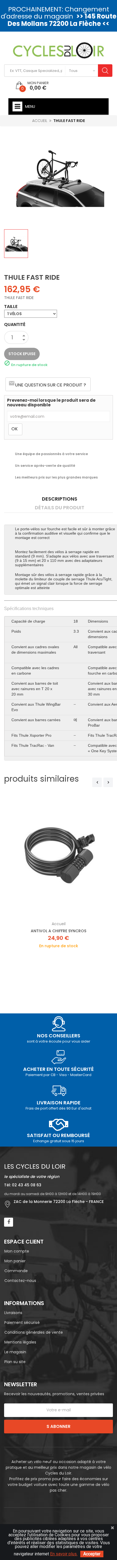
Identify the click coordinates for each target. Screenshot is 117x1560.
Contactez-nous (20, 1280)
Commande (16, 1270)
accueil (59, 924)
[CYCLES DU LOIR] (58, 50)
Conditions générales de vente (33, 1332)
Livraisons (13, 1312)
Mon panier (15, 1261)
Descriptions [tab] (59, 498)
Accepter (91, 1553)
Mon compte (16, 1251)
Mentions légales (20, 1342)
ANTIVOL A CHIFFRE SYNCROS (58, 931)
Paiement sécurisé (22, 1322)
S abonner (58, 1426)
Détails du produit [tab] (59, 507)
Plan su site (15, 1361)
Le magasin (15, 1352)
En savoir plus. (64, 1553)
